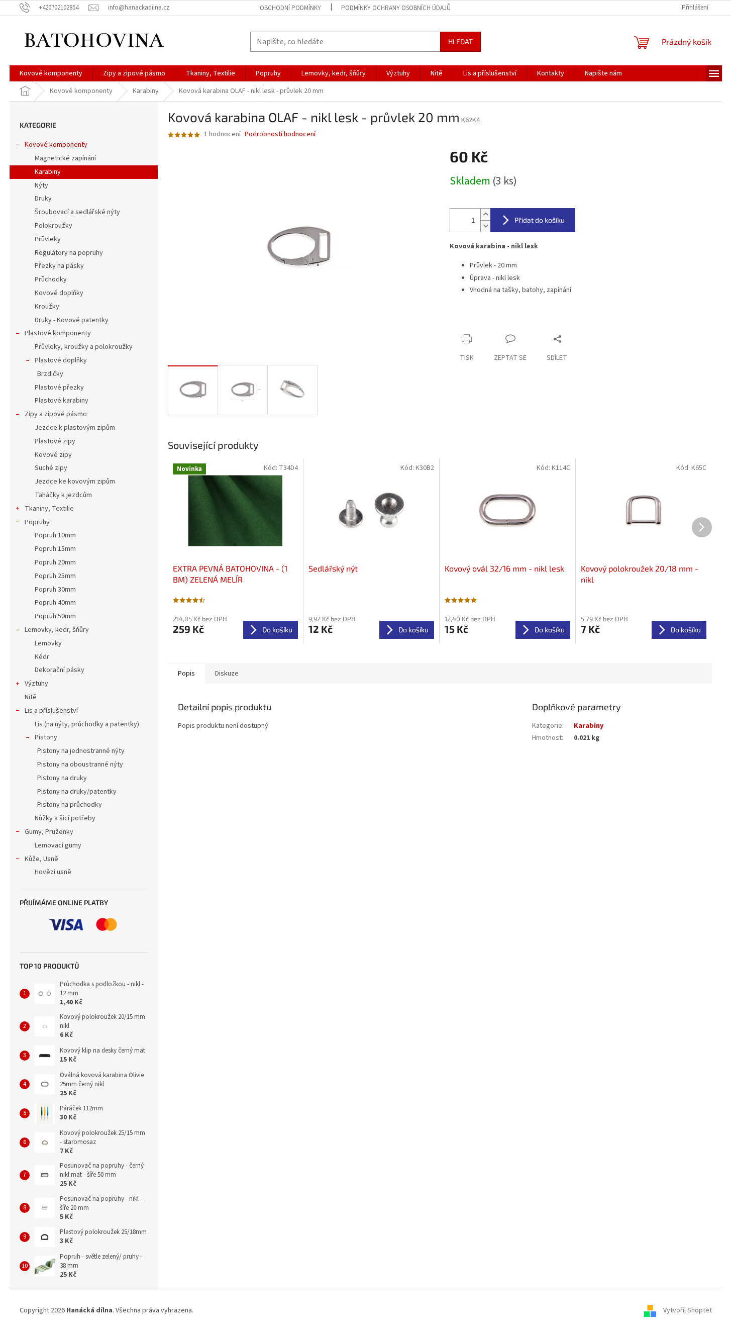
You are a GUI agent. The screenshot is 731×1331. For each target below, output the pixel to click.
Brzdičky (50, 374)
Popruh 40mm (55, 603)
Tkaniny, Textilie (49, 509)
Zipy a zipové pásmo (56, 414)
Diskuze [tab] (227, 674)
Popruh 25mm (55, 576)
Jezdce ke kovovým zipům (75, 482)
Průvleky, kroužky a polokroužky (84, 347)
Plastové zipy (55, 441)
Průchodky (51, 279)
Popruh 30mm (55, 590)
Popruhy (37, 522)
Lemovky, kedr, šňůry (57, 630)
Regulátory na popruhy (69, 253)
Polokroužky (53, 226)
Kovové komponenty (56, 145)
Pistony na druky (62, 778)
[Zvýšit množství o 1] (485, 214)
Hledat (460, 41)
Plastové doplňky (61, 360)
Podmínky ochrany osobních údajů (396, 8)
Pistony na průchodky (69, 805)
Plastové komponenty (58, 333)
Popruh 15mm (55, 549)
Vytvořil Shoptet (687, 1310)
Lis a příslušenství (51, 711)
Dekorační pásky (59, 670)
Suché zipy (51, 468)
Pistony (46, 737)
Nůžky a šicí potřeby (65, 818)
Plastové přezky (59, 388)
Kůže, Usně (41, 859)
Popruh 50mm (55, 616)
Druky (43, 199)
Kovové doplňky (59, 293)
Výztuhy (36, 684)
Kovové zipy (53, 455)
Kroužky (47, 307)
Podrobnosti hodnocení (280, 134)
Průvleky (48, 239)
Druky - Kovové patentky (72, 320)
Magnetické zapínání (65, 158)
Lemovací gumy (58, 845)
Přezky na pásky (59, 266)
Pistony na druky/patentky (77, 792)
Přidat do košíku (539, 220)
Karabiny (48, 172)
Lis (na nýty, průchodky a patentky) (87, 724)
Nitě (31, 697)
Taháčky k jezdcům (63, 495)
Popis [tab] (186, 674)
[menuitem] (51, 73)
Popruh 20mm (55, 562)
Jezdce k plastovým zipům (75, 428)
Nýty (41, 185)
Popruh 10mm (55, 535)
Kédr (42, 657)
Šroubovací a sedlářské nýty (77, 212)
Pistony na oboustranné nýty (80, 764)
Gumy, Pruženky (49, 832)
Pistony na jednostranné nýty (81, 751)
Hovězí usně (53, 872)
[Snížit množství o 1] (485, 226)
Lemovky (48, 643)
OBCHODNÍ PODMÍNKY (290, 8)
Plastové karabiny (61, 401)
